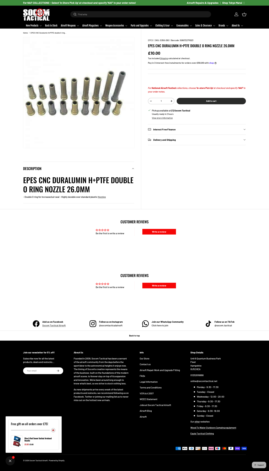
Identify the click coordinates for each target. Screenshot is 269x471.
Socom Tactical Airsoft (54, 325)
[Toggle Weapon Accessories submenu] (126, 25)
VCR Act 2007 (147, 393)
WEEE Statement (148, 399)
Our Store (144, 358)
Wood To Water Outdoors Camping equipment (213, 427)
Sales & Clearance (203, 25)
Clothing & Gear (162, 25)
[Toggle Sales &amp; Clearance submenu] (214, 25)
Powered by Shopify (56, 460)
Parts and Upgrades (140, 25)
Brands (222, 25)
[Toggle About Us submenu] (242, 25)
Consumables (182, 25)
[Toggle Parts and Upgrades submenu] (151, 25)
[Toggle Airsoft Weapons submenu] (78, 25)
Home (25, 33)
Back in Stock (51, 25)
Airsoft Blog (146, 410)
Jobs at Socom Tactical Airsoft (155, 405)
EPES (150, 40)
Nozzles (102, 196)
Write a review (159, 231)
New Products (32, 25)
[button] (244, 14)
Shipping (164, 58)
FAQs (142, 375)
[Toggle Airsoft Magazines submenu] (101, 25)
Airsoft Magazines (90, 25)
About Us (236, 25)
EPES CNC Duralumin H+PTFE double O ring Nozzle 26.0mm (48, 33)
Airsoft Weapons (68, 25)
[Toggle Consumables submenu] (191, 25)
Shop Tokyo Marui (232, 2)
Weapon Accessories (114, 25)
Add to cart (211, 101)
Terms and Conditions (151, 387)
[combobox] (140, 14)
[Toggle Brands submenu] (227, 25)
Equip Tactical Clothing (202, 433)
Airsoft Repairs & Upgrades (202, 2)
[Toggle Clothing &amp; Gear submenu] (172, 25)
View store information (162, 118)
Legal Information (149, 381)
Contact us (145, 364)
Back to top (134, 335)
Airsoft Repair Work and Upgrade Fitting (160, 370)
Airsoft (143, 416)
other (197, 421)
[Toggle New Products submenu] (40, 25)
